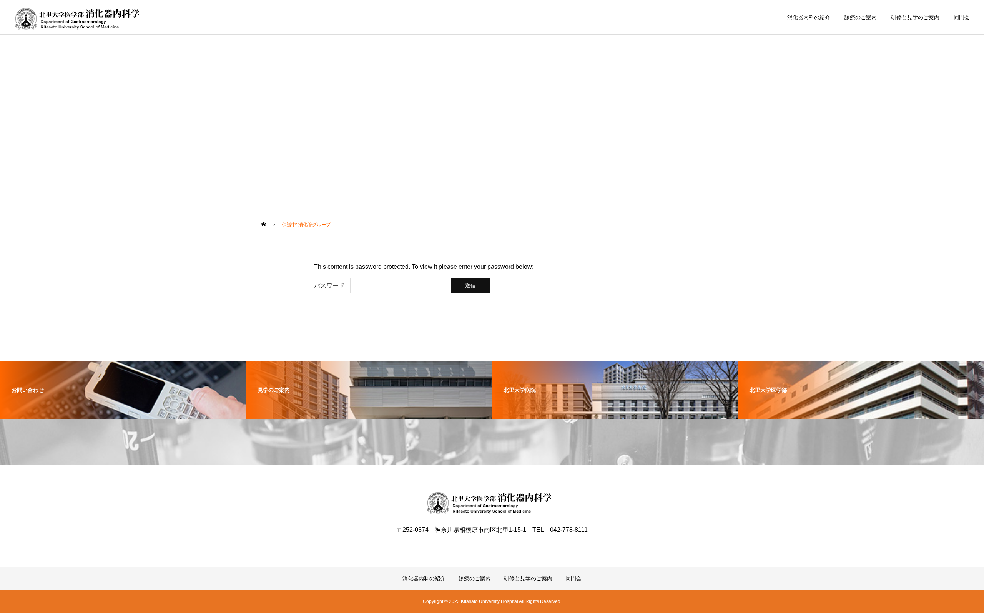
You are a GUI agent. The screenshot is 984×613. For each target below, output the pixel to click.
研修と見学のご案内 (915, 17)
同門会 (962, 17)
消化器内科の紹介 (808, 17)
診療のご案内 (860, 17)
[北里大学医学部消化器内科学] (80, 17)
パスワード (329, 285)
